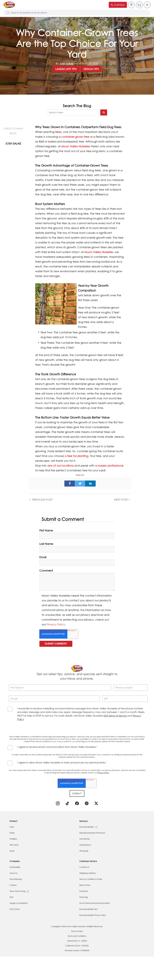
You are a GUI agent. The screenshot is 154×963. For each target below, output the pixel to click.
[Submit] (103, 112)
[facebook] (69, 484)
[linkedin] (90, 484)
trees (58, 131)
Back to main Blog (14, 131)
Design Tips (91, 69)
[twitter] (80, 484)
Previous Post (41, 499)
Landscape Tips (66, 69)
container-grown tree (75, 136)
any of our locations (61, 465)
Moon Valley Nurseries (75, 146)
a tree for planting (76, 456)
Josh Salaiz (67, 63)
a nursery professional (109, 465)
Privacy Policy (56, 624)
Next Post (121, 499)
